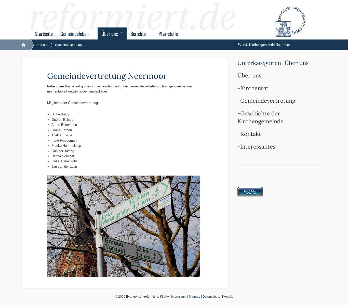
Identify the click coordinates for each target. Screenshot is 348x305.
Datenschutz (211, 296)
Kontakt (250, 133)
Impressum (178, 296)
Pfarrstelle (168, 33)
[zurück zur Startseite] (26, 44)
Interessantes (257, 146)
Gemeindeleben (74, 33)
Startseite (44, 33)
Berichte (138, 33)
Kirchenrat (254, 88)
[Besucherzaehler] (250, 191)
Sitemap (194, 296)
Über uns (109, 33)
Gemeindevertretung (69, 45)
